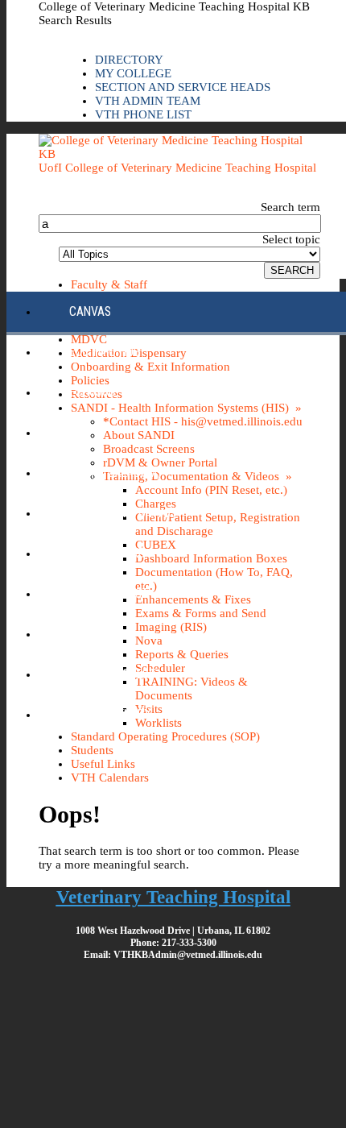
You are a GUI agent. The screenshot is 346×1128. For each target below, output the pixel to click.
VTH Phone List (143, 114)
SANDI (84, 633)
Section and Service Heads (182, 87)
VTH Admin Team (147, 100)
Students (92, 750)
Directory (129, 59)
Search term (290, 207)
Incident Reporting (122, 512)
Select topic (291, 239)
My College (133, 73)
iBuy (81, 432)
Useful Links (103, 763)
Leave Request (108, 593)
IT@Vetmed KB (107, 553)
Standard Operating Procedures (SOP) (165, 736)
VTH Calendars (110, 777)
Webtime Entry (110, 714)
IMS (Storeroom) (115, 472)
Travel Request (112, 674)
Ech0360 (92, 392)
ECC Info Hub (104, 351)
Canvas (90, 311)
